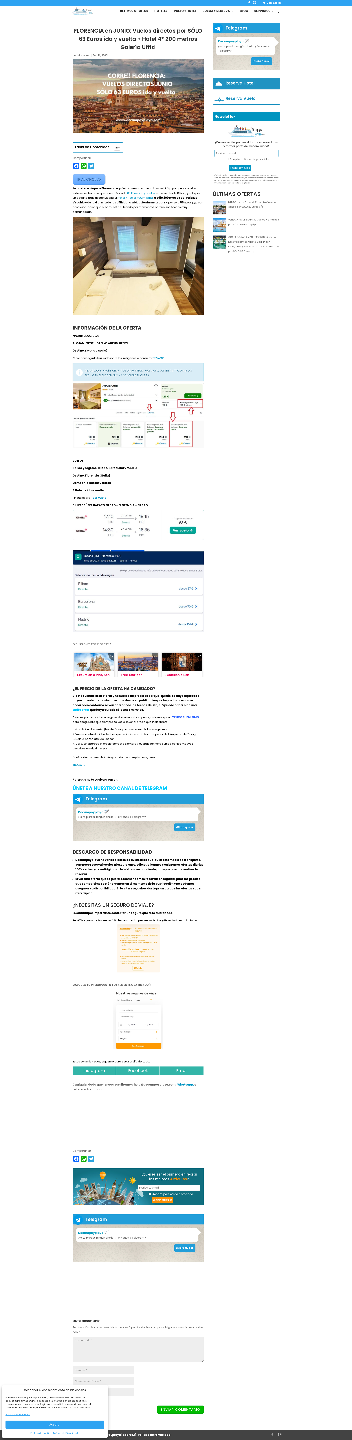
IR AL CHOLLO (89, 179)
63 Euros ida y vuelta (141, 193)
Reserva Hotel (240, 83)
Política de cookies (40, 1433)
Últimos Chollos (134, 11)
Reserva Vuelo (240, 98)
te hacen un (103, 920)
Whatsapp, (185, 1084)
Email (182, 1070)
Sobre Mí (129, 1435)
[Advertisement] (138, 1290)
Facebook (138, 1070)
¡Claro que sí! (185, 827)
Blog (244, 11)
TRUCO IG (79, 765)
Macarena (84, 55)
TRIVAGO (158, 358)
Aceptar (55, 1424)
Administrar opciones (18, 1414)
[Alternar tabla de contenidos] (115, 147)
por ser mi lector (150, 920)
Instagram (94, 1070)
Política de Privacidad (65, 1433)
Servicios (262, 11)
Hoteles (161, 11)
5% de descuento (125, 920)
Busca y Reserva (216, 11)
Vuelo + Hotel (185, 11)
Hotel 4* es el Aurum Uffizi (135, 198)
